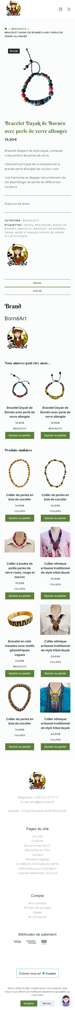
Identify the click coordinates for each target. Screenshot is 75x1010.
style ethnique (16, 236)
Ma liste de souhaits (37, 907)
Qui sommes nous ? (37, 845)
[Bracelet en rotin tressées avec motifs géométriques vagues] (20, 620)
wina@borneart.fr (41, 802)
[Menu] (68, 9)
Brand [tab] (37, 283)
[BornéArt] (18, 256)
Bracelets (31, 220)
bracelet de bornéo (49, 228)
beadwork (43, 225)
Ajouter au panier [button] (20, 435)
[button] (66, 1001)
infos (46, 850)
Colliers (19, 511)
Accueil (37, 836)
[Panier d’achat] (60, 9)
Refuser (47, 1003)
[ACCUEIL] (6, 29)
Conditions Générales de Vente (37, 864)
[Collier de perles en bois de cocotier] (20, 473)
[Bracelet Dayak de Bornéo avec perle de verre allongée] (20, 386)
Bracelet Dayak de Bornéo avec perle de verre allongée (20, 412)
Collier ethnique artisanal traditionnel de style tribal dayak (55, 568)
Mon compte (37, 903)
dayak (9, 232)
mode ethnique (26, 232)
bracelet (25, 228)
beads (28, 225)
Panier (37, 912)
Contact (37, 855)
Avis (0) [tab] (37, 291)
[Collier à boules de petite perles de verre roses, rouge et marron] (20, 542)
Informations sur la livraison (37, 868)
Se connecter (37, 917)
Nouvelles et (34, 850)
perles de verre (51, 232)
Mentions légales (37, 859)
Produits (37, 841)
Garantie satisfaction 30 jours (37, 873)
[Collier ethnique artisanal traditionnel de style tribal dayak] (55, 542)
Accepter (29, 1003)
